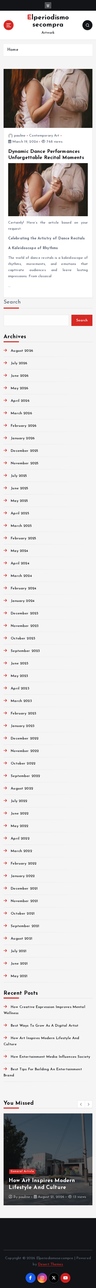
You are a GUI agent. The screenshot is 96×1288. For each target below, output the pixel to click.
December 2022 (24, 738)
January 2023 (22, 726)
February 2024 (23, 588)
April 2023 (20, 688)
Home (12, 50)
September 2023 (25, 651)
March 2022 (21, 851)
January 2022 (23, 876)
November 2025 (24, 463)
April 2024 (20, 563)
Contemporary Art (44, 136)
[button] (81, 1104)
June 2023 (19, 663)
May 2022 (19, 826)
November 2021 (24, 901)
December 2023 (24, 613)
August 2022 (22, 789)
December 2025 (24, 451)
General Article (22, 1171)
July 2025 (19, 476)
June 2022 (19, 814)
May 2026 (19, 388)
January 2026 (23, 438)
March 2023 (21, 701)
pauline (20, 136)
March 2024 (21, 576)
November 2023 (24, 626)
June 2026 (19, 376)
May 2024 (19, 551)
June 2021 (19, 964)
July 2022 (19, 801)
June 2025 (19, 488)
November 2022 (25, 751)
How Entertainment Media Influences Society (50, 1057)
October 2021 (23, 914)
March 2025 (21, 526)
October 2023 (23, 638)
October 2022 (23, 763)
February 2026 (23, 426)
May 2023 (19, 676)
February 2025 (23, 538)
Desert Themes (50, 1264)
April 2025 (20, 513)
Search (12, 302)
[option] (48, 1159)
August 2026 (22, 351)
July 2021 (18, 951)
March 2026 (21, 413)
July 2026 (19, 363)
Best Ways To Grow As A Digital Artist (44, 1026)
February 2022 (23, 864)
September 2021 (25, 926)
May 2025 (19, 501)
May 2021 (19, 976)
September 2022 (25, 776)
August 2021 (21, 939)
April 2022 (20, 839)
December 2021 (24, 889)
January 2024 (23, 601)
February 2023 (23, 713)
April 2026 (20, 401)
